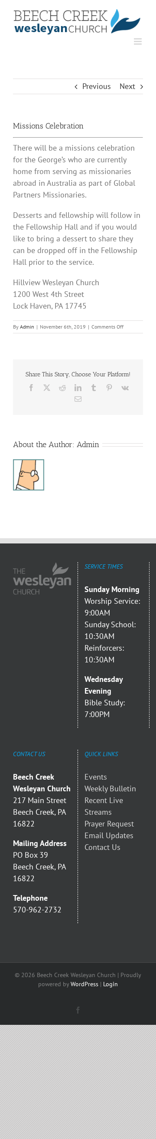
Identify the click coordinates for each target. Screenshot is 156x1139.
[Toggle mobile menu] (138, 41)
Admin (27, 326)
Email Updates (108, 835)
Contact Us (102, 847)
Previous (96, 86)
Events (95, 777)
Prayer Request (109, 824)
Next (127, 86)
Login (110, 984)
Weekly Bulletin (110, 788)
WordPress (84, 984)
